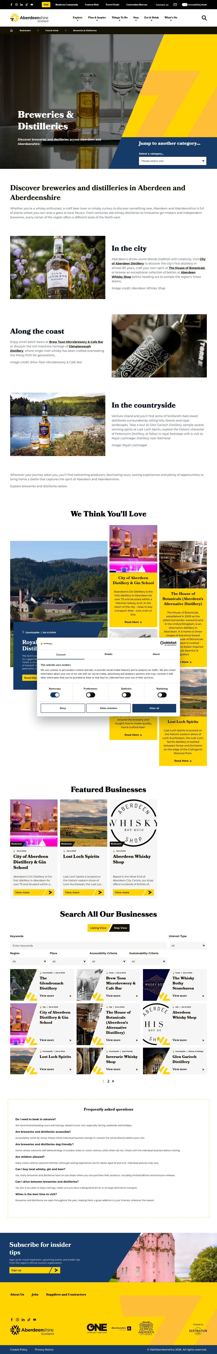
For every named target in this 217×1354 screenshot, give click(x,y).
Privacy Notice (44, 1349)
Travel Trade (112, 5)
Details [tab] (108, 654)
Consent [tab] (61, 654)
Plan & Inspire (97, 18)
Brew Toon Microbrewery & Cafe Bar (76, 342)
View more (47, 996)
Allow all (154, 708)
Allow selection (108, 708)
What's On (171, 18)
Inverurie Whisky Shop (122, 1059)
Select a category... (151, 153)
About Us (17, 1295)
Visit (46, 5)
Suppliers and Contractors (66, 1295)
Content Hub (92, 5)
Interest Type (178, 936)
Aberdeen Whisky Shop (132, 859)
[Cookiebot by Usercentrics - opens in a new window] (162, 643)
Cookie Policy (18, 1349)
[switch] (90, 694)
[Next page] (113, 1081)
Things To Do (120, 18)
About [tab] (156, 654)
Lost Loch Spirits (183, 722)
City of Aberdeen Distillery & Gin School (133, 581)
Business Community (66, 5)
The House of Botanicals (187, 268)
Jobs (35, 1295)
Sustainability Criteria (144, 953)
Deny (63, 708)
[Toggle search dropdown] (204, 17)
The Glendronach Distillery (51, 983)
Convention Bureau (136, 5)
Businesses (25, 30)
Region (15, 953)
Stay (136, 18)
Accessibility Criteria (103, 953)
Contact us (162, 4)
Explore (77, 18)
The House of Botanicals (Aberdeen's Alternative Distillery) (183, 599)
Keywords (17, 936)
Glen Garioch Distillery (185, 1059)
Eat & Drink (151, 18)
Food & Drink (51, 30)
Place (53, 953)
